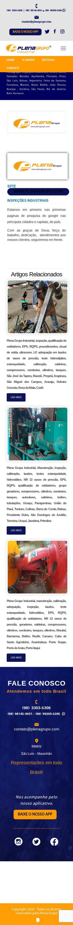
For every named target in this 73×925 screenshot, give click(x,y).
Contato (13, 68)
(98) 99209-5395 (53, 10)
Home (11, 59)
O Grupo (28, 59)
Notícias (48, 59)
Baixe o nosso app (25, 31)
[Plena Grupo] (29, 49)
